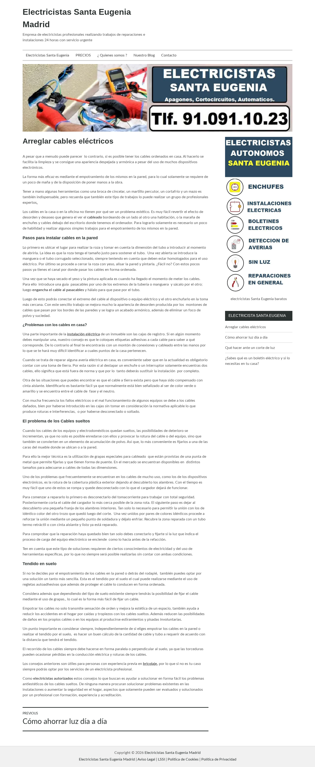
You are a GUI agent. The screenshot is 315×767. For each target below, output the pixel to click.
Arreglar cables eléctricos (245, 327)
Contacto (168, 55)
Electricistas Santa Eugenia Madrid (173, 753)
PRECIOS (83, 55)
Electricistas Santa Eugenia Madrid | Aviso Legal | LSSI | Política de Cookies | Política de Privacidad (157, 759)
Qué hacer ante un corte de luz (250, 348)
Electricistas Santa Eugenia (47, 55)
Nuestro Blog (144, 55)
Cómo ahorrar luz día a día (246, 337)
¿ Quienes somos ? (112, 55)
